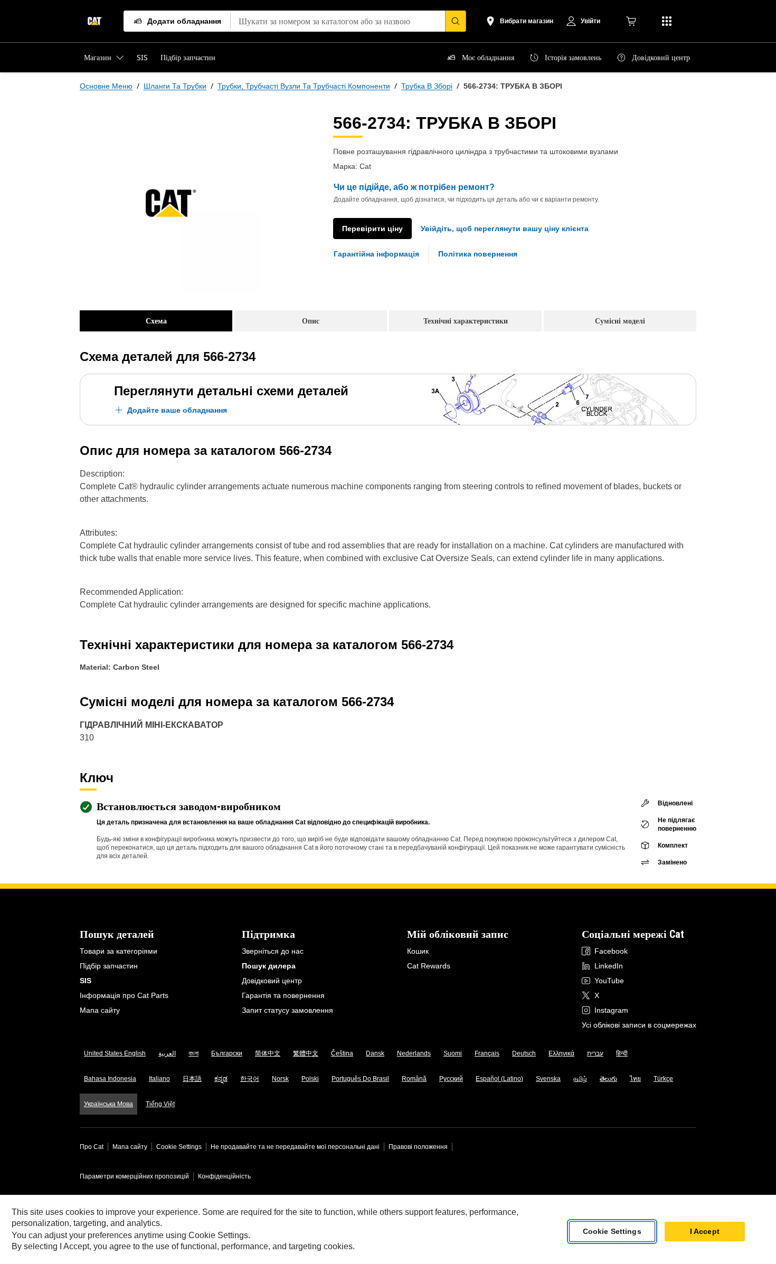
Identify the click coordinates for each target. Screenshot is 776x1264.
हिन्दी (622, 1053)
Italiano (159, 1078)
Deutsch (524, 1053)
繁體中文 (305, 1053)
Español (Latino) (499, 1078)
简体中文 (267, 1053)
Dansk (375, 1053)
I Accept (705, 1232)
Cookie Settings (179, 1147)
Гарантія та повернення (283, 995)
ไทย (635, 1078)
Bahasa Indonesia (110, 1078)
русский (451, 1078)
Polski (310, 1078)
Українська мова (108, 1104)
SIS (85, 980)
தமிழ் (580, 1078)
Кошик (418, 951)
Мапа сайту (100, 1010)
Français (487, 1053)
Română (414, 1078)
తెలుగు (608, 1078)
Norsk (280, 1078)
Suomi (452, 1053)
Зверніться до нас (273, 951)
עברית (595, 1053)
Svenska (548, 1078)
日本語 (192, 1078)
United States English (115, 1053)
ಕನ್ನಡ (221, 1078)
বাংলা (193, 1053)
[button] (505, 228)
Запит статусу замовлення (287, 1010)
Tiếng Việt (160, 1104)
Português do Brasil (360, 1078)
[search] (455, 21)
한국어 (249, 1078)
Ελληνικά (561, 1053)
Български (226, 1053)
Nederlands (414, 1053)
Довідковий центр (272, 980)
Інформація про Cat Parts (124, 995)
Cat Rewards (428, 966)
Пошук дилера (269, 966)
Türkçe (663, 1078)
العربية (167, 1053)
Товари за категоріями (118, 951)
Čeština (342, 1053)
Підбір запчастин (109, 966)
